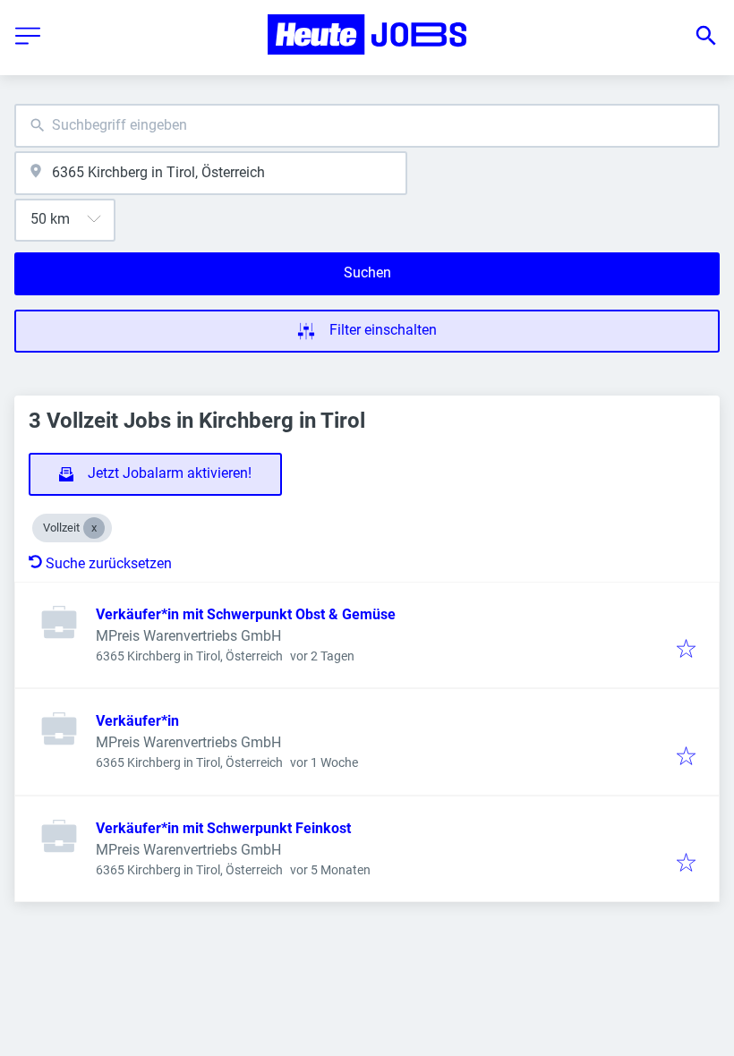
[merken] (686, 650)
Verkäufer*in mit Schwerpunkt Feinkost (223, 828)
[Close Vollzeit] (94, 528)
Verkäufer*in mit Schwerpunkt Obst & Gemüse (246, 614)
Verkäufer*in (137, 720)
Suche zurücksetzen (109, 563)
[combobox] (367, 126)
